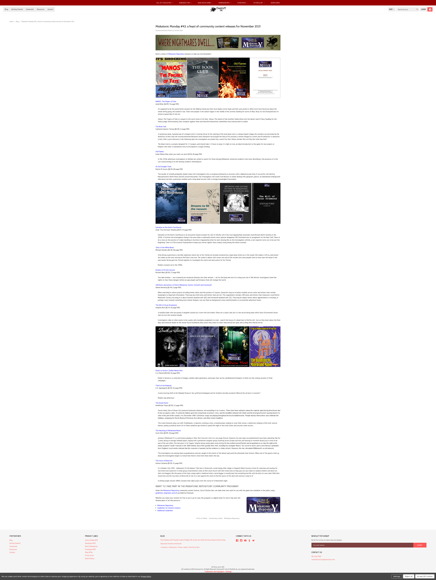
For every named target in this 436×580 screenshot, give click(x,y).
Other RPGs (241, 3)
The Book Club (161, 126)
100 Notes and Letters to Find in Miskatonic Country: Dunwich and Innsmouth (184, 285)
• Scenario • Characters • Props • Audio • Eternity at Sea (179, 547)
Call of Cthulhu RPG (164, 3)
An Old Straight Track (163, 166)
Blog (6, 9)
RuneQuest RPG (184, 3)
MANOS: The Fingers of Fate (166, 101)
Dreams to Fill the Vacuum (165, 270)
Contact (50, 9)
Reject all (408, 576)
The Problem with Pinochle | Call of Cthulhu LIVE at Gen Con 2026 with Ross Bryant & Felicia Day (192, 540)
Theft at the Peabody (163, 385)
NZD (391, 9)
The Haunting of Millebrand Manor (168, 430)
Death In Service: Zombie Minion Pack (169, 370)
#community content (215, 518)
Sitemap (229, 571)
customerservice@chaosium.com (323, 559)
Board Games (275, 3)
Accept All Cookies (425, 576)
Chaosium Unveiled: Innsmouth (170, 543)
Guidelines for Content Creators (169, 508)
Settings (396, 576)
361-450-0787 (316, 556)
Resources (40, 9)
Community (30, 9)
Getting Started (17, 9)
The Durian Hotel (162, 403)
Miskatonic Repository (176, 54)
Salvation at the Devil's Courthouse (168, 227)
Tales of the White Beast (165, 247)
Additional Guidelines (165, 510)
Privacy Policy (146, 576)
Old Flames (160, 151)
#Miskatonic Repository (232, 518)
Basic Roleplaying (204, 3)
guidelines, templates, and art (166, 493)
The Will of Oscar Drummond (166, 305)
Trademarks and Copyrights (214, 571)
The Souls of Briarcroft (164, 461)
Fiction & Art (258, 3)
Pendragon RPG (224, 3)
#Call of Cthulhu (201, 518)
